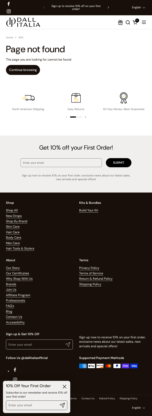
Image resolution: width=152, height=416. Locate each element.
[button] (136, 22)
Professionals (15, 300)
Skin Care (13, 226)
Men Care (13, 243)
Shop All (12, 210)
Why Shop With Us (19, 279)
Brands (11, 284)
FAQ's (10, 306)
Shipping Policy (90, 284)
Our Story (13, 268)
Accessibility (15, 322)
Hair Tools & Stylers (20, 248)
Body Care (13, 237)
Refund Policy (107, 398)
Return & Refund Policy (96, 279)
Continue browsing (23, 70)
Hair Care (13, 232)
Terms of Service (91, 273)
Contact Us (14, 317)
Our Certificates (17, 273)
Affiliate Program (18, 295)
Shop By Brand (16, 221)
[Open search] (127, 22)
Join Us (11, 289)
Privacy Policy (89, 268)
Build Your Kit (88, 210)
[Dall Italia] (23, 22)
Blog (9, 311)
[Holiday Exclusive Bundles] (120, 22)
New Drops (14, 216)
